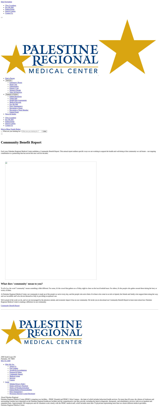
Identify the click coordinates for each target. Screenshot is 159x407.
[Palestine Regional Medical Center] (78, 75)
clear (44, 131)
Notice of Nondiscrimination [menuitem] (19, 388)
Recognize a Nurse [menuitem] (16, 108)
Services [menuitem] (9, 80)
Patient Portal (9, 9)
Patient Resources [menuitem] (16, 96)
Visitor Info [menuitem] (13, 98)
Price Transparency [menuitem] (16, 106)
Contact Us (9, 13)
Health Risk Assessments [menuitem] (18, 100)
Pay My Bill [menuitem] (14, 104)
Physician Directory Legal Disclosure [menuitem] (22, 394)
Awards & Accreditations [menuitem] (18, 370)
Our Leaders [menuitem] (14, 368)
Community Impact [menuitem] (16, 374)
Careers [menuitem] (12, 380)
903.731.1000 (5, 361)
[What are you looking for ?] (2, 131)
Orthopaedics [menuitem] (14, 86)
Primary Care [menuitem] (14, 88)
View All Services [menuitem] (16, 92)
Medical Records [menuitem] (15, 102)
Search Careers (10, 11)
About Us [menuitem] (13, 366)
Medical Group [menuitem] (15, 376)
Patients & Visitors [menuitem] (12, 94)
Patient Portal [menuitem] (14, 112)
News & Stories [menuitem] (10, 114)
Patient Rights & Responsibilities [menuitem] (21, 390)
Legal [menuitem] (7, 382)
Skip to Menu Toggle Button (10, 129)
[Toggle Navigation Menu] (2, 17)
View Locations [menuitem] (10, 118)
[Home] (41, 353)
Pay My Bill (9, 7)
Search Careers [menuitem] (10, 123)
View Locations (10, 5)
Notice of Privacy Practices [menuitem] (19, 386)
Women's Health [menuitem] (15, 90)
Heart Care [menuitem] (13, 84)
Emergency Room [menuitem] (16, 82)
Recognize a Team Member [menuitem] (19, 110)
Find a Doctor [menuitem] (10, 78)
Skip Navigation (6, 2)
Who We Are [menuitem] (9, 364)
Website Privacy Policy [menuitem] (17, 384)
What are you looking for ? (12, 131)
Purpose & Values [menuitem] (16, 372)
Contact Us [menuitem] (9, 125)
